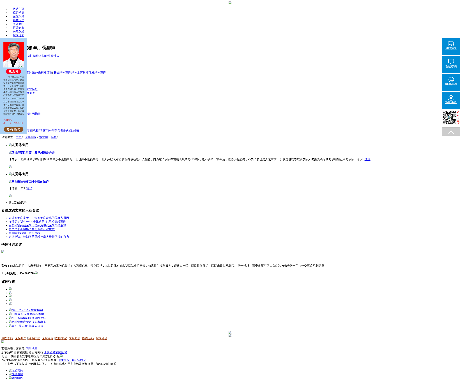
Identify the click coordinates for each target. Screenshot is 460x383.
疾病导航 (30, 137)
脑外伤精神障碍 (42, 72)
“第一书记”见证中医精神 (27, 310)
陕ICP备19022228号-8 (72, 360)
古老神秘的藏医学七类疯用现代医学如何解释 (37, 225)
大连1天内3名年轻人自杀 (27, 325)
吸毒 (28, 113)
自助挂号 (451, 48)
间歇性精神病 (50, 55)
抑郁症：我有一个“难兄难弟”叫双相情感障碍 (37, 221)
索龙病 (43, 137)
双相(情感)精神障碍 (45, 130)
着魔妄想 (29, 92)
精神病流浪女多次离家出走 (29, 321)
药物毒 (36, 113)
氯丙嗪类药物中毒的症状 (24, 232)
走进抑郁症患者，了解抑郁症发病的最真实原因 (39, 217)
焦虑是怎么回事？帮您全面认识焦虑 (32, 229)
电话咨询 (451, 84)
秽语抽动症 (65, 130)
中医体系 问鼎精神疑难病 (28, 314)
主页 (19, 137)
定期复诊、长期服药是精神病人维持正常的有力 (39, 236)
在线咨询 (451, 66)
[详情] (367, 159)
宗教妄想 (32, 89)
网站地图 (31, 348)
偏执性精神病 (33, 55)
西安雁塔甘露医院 (55, 352)
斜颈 (76, 130)
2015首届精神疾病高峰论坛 (29, 318)
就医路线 (451, 102)
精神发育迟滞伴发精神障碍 (88, 72)
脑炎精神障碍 (62, 72)
